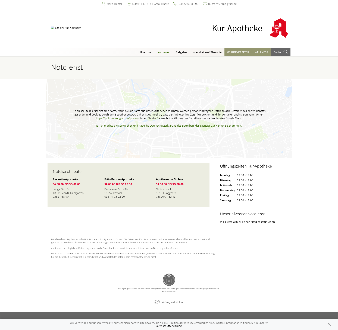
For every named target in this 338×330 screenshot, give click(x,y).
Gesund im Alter (238, 52)
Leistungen (163, 52)
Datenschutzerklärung (168, 326)
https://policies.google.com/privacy (117, 118)
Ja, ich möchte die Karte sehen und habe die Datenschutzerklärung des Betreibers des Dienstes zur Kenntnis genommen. (169, 125)
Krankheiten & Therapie (207, 52)
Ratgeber (181, 52)
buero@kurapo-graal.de (222, 3)
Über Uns (145, 52)
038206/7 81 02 (188, 3)
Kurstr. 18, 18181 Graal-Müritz (150, 3)
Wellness (261, 52)
